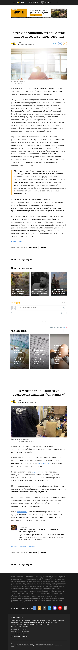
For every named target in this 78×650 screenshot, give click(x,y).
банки (13, 241)
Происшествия (22, 402)
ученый (32, 546)
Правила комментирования (23, 645)
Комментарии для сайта (58, 327)
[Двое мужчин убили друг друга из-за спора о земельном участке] (14, 534)
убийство (23, 546)
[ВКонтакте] (60, 43)
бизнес (21, 241)
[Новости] (33, 247)
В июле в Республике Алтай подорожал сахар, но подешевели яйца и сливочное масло (59, 354)
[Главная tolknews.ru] (20, 2)
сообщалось (22, 512)
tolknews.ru (19, 618)
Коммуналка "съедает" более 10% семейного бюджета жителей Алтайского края (40, 357)
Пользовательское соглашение (44, 644)
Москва (14, 546)
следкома (35, 472)
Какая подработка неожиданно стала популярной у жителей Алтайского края (20, 355)
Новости (35, 2)
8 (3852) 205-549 (18, 634)
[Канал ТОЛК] (44, 247)
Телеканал (48, 2)
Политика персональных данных (25, 644)
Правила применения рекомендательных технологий (47, 645)
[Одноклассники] (64, 43)
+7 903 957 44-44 (18, 626)
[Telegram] (55, 43)
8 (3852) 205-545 (18, 631)
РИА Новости (43, 463)
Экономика (21, 44)
